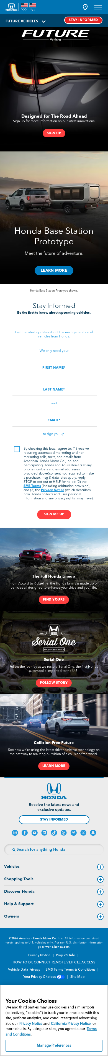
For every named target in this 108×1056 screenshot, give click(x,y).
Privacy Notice (52, 490)
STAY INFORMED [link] (54, 819)
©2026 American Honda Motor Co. (33, 938)
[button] (85, 7)
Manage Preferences (54, 1045)
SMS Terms (32, 486)
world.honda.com (57, 946)
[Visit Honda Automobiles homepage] (54, 791)
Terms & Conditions (80, 969)
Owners (11, 916)
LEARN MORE (54, 270)
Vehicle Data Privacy (24, 969)
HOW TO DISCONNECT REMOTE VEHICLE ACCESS (54, 962)
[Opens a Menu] (98, 6)
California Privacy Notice (71, 1024)
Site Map (77, 977)
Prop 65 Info (66, 955)
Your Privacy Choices (39, 977)
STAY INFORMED (83, 20)
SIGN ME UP (54, 514)
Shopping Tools (19, 879)
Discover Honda (19, 891)
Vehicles (12, 867)
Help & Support (19, 904)
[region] (54, 1020)
